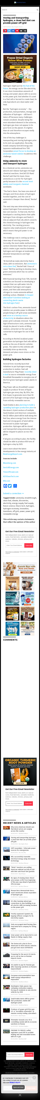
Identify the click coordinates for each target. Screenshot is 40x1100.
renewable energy (10, 514)
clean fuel (7, 501)
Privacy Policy (14, 1082)
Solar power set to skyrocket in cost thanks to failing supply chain (24, 936)
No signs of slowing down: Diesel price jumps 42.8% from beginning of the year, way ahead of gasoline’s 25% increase (23, 881)
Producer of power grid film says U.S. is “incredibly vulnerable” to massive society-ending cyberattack (23, 1011)
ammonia (20, 498)
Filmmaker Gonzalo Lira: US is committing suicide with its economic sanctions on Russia (24, 1022)
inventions (7, 511)
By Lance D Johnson (24, 950)
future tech (20, 506)
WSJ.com (6, 481)
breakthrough (30, 498)
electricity (7, 503)
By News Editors (23, 833)
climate (15, 501)
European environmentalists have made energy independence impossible (23, 977)
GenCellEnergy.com (11, 467)
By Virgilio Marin (23, 844)
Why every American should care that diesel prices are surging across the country (22, 829)
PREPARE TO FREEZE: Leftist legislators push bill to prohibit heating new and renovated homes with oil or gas (23, 1034)
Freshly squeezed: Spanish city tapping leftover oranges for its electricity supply (22, 916)
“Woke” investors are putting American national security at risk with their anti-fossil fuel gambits (23, 869)
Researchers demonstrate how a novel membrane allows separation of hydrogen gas (23, 893)
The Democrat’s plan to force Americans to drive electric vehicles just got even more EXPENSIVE (23, 946)
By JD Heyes (22, 874)
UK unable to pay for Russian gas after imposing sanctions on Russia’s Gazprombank (24, 967)
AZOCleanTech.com (11, 476)
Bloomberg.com (9, 463)
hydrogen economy (11, 509)
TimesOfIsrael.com (10, 472)
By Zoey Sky (22, 852)
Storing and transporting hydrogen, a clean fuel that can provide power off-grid (23, 840)
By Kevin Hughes (23, 960)
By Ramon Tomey (23, 909)
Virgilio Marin (18, 27)
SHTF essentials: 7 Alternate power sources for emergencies (23, 849)
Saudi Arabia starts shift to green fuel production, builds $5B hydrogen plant (22, 1001)
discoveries (23, 501)
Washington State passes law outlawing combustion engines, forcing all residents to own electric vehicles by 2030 (23, 989)
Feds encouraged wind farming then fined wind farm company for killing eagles (23, 926)
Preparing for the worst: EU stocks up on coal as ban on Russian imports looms (23, 956)
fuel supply (28, 503)
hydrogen (30, 506)
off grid (16, 511)
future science (9, 506)
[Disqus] (20, 671)
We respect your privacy (29, 1066)
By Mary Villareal (23, 863)
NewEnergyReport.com (12, 454)
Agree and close (18, 1087)
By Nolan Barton (23, 897)
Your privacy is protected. (12, 551)
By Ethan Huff (22, 1039)
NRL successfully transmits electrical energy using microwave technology (23, 859)
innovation (24, 509)
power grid (30, 511)
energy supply (18, 503)
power (22, 511)
